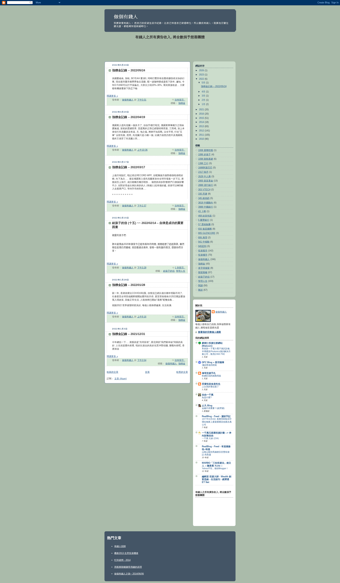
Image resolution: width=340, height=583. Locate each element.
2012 (202, 130)
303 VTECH (204, 189)
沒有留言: (180, 100)
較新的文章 (112, 372)
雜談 (200, 290)
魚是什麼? (207, 397)
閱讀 (200, 285)
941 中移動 (203, 242)
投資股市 (202, 250)
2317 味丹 (203, 172)
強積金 (181, 103)
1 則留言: (180, 267)
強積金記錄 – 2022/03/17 (128, 167)
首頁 (147, 372)
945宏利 (202, 246)
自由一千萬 (207, 395)
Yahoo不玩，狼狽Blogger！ (215, 468)
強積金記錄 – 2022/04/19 (128, 117)
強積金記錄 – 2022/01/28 (128, 285)
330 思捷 (202, 194)
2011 (202, 135)
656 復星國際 (205, 229)
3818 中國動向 (205, 202)
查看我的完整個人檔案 (209, 332)
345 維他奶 (203, 198)
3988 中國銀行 (205, 207)
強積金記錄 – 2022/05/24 (128, 70)
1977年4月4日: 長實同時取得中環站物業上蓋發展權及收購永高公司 (217, 422)
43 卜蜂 (202, 211)
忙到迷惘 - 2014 (122, 560)
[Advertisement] (170, 50)
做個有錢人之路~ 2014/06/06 (129, 573)
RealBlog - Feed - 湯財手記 (216, 416)
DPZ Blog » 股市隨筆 (213, 362)
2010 (202, 139)
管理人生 (180, 271)
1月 (204, 104)
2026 (202, 70)
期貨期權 (202, 272)
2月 (204, 100)
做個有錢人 (171, 363)
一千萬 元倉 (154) (210, 438)
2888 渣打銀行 (205, 185)
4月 (204, 91)
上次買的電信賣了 (210, 386)
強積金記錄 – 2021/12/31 (128, 334)
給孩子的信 (169, 271)
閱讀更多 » (112, 96)
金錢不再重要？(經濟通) (213, 408)
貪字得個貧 (204, 268)
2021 (202, 109)
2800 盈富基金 (205, 181)
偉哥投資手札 (209, 373)
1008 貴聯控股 (205, 150)
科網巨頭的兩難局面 (211, 376)
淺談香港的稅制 (209, 365)
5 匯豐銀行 (203, 220)
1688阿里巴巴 (205, 167)
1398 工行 (203, 163)
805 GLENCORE (206, 233)
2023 (202, 74)
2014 (202, 122)
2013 (202, 126)
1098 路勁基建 (205, 159)
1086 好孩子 (204, 154)
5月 (204, 82)
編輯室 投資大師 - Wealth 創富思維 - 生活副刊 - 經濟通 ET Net (216, 479)
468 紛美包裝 (205, 216)
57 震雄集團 (204, 224)
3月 (204, 96)
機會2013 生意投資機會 (126, 553)
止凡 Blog (207, 405)
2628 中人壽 (204, 176)
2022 (202, 79)
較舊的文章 (182, 372)
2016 (202, 114)
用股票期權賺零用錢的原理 (128, 567)
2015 (202, 118)
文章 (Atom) (120, 378)
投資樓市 (202, 255)
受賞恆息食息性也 (211, 384)
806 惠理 (202, 237)
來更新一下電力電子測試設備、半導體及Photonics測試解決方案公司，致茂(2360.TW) (217, 351)
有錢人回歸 (120, 546)
